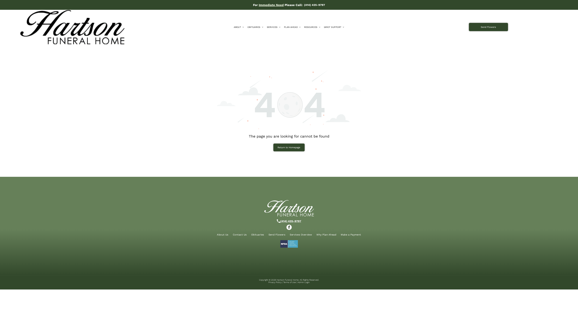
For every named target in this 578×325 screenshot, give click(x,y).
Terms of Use (289, 282)
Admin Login (304, 282)
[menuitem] (239, 27)
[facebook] (289, 228)
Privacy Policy (275, 282)
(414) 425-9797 (290, 221)
